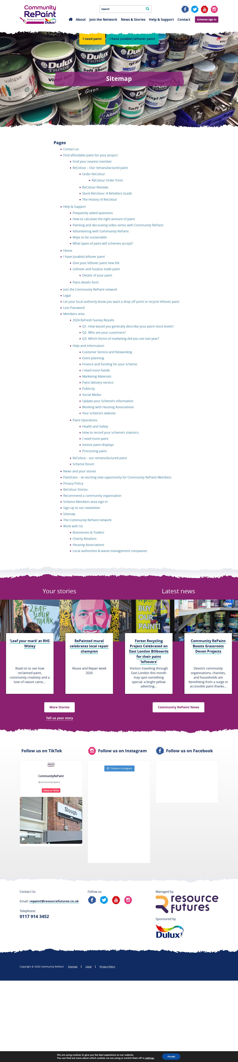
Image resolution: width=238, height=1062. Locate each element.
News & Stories (133, 19)
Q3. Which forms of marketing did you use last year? (120, 338)
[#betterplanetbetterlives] (51, 820)
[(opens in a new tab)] (178, 767)
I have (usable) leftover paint (132, 39)
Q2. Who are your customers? (104, 332)
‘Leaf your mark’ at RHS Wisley (30, 643)
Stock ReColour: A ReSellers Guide (107, 193)
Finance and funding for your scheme (109, 364)
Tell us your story (59, 718)
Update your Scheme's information (107, 401)
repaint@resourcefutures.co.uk (54, 901)
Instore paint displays (98, 445)
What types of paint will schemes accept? (103, 243)
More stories (59, 707)
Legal (67, 295)
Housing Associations (88, 545)
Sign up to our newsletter (81, 508)
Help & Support (161, 19)
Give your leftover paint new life (96, 263)
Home (67, 250)
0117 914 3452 (34, 916)
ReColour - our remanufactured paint (100, 458)
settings (149, 1058)
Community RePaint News (178, 707)
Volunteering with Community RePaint (101, 231)
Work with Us (73, 526)
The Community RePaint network (87, 520)
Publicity (88, 388)
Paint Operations (85, 420)
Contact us (71, 149)
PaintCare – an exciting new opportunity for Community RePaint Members (117, 477)
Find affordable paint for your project (90, 155)
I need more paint (95, 438)
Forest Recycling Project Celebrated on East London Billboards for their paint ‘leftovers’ (148, 651)
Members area (74, 314)
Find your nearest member (92, 161)
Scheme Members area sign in (85, 502)
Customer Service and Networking (107, 352)
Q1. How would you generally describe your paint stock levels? (128, 326)
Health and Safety (95, 426)
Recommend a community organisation (92, 495)
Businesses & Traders (88, 532)
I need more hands (96, 370)
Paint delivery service (97, 382)
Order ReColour (93, 174)
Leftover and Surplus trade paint (96, 269)
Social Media (91, 395)
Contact (184, 19)
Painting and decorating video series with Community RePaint (118, 225)
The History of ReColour (99, 199)
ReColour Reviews (95, 187)
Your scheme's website (99, 413)
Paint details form (86, 282)
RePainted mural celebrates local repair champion (89, 646)
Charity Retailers (85, 538)
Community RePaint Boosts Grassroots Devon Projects (208, 646)
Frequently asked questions (93, 213)
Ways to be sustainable (90, 237)
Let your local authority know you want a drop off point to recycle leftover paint (121, 301)
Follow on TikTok (51, 790)
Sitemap (69, 514)
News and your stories (79, 471)
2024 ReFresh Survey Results (93, 320)
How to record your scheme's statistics (110, 432)
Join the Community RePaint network (90, 289)
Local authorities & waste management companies (110, 551)
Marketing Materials (96, 376)
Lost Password (74, 308)
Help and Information (88, 346)
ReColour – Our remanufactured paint (100, 168)
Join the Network (103, 19)
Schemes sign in (206, 19)
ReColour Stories (75, 489)
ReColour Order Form (107, 180)
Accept (171, 1056)
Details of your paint (97, 275)
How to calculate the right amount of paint (104, 219)
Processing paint (94, 451)
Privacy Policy (73, 483)
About (81, 19)
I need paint (92, 39)
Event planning (93, 358)
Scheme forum (83, 464)
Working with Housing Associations (108, 407)
